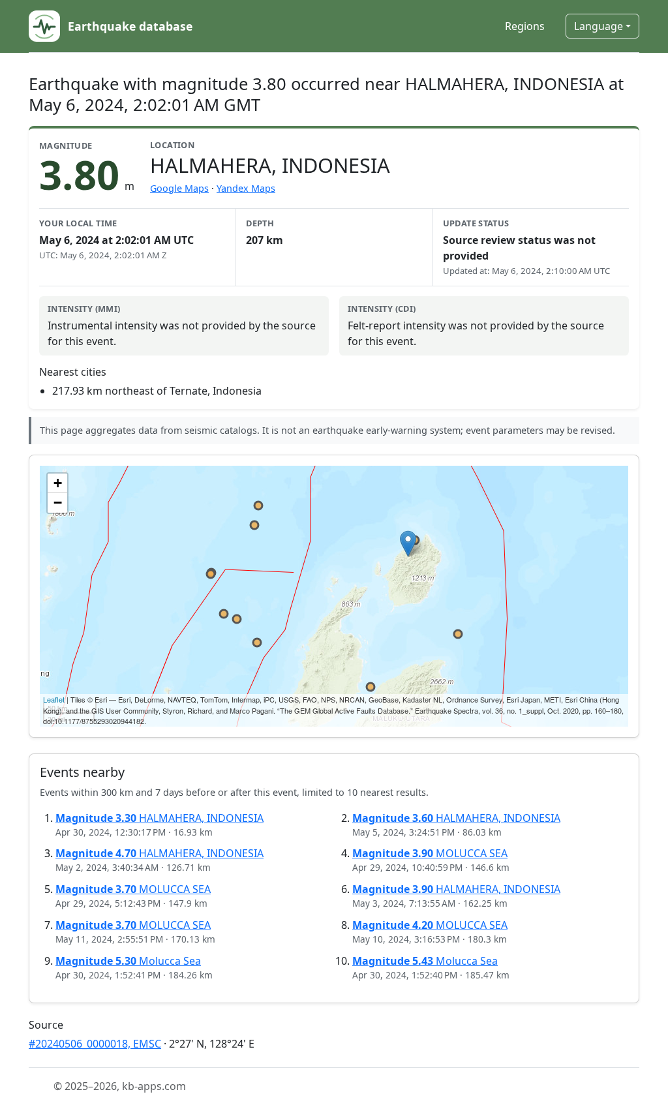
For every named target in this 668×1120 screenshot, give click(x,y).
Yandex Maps (246, 188)
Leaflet (54, 699)
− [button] (57, 502)
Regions (525, 26)
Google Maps (179, 188)
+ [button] (57, 483)
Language (598, 26)
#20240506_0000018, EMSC (95, 1044)
